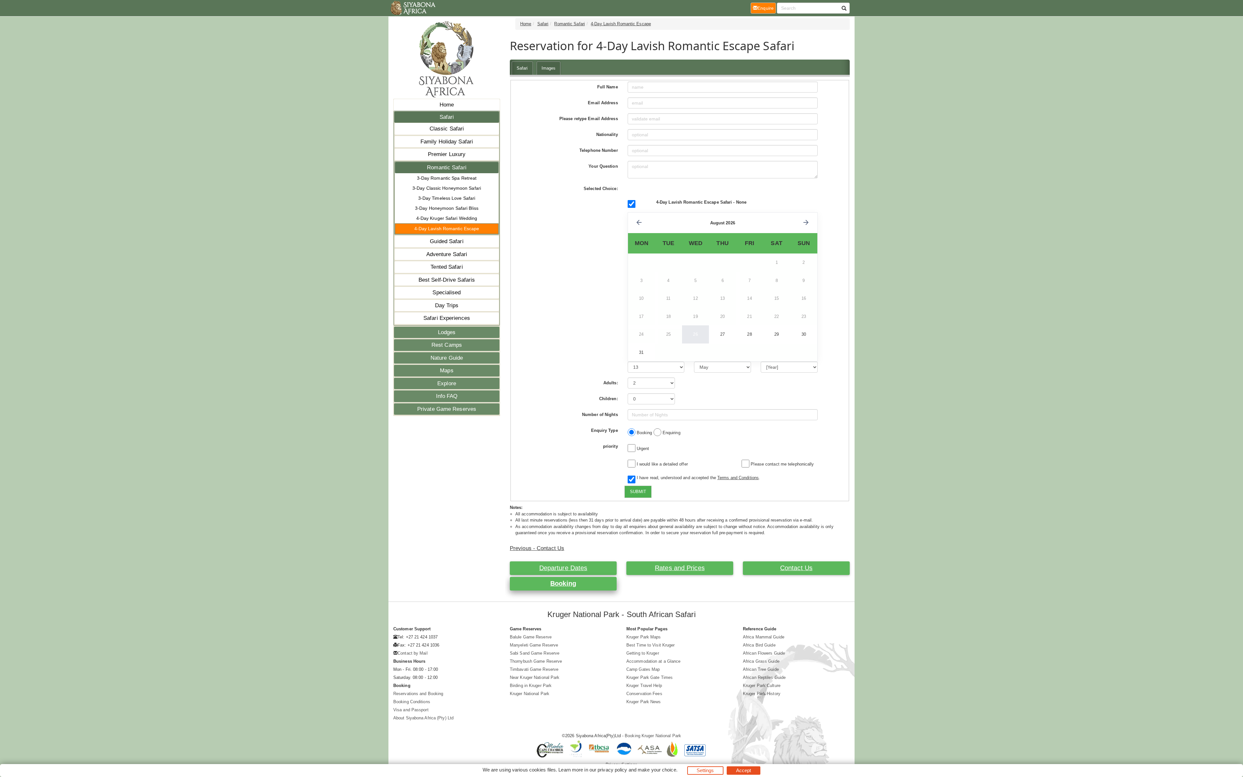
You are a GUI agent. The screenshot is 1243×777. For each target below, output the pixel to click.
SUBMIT (638, 491)
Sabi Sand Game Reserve (534, 653)
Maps (446, 370)
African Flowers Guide (764, 653)
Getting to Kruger (642, 653)
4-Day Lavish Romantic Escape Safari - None (701, 202)
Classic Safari (447, 129)
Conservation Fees (644, 693)
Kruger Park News (643, 701)
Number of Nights (600, 414)
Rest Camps (446, 345)
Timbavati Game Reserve (534, 669)
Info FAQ (447, 396)
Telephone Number (598, 150)
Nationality (607, 134)
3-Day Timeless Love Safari (447, 198)
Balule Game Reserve (531, 637)
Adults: (610, 382)
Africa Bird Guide (759, 645)
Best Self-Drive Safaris (447, 280)
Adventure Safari (446, 254)
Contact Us (796, 567)
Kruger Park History (761, 693)
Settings (705, 770)
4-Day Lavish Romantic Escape (446, 228)
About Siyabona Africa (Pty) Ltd (423, 717)
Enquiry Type (604, 430)
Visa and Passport (411, 709)
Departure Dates (563, 567)
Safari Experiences (446, 318)
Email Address (603, 102)
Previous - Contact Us (537, 548)
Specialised (446, 292)
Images (549, 68)
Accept (743, 770)
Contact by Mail (413, 653)
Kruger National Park (529, 693)
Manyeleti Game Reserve (534, 645)
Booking (563, 583)
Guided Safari (446, 241)
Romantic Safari (446, 167)
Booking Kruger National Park (653, 735)
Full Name (607, 86)
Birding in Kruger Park (531, 685)
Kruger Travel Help (644, 685)
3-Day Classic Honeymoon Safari (446, 188)
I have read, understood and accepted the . (697, 477)
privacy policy (612, 769)
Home (447, 105)
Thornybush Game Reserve (536, 661)
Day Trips (447, 305)
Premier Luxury (446, 154)
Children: (608, 398)
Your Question (603, 166)
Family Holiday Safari (446, 142)
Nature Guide (447, 358)
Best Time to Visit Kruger (650, 645)
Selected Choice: (601, 188)
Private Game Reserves (446, 409)
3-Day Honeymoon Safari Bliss (446, 208)
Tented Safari (447, 267)
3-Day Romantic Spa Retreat (447, 178)
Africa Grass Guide (761, 661)
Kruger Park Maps (643, 637)
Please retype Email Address (588, 118)
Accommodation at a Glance (653, 661)
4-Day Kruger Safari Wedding (446, 218)
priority (610, 446)
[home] (412, 8)
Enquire (766, 8)
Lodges (447, 332)
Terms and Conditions (738, 477)
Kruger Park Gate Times (649, 677)
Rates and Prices (680, 567)
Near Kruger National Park (535, 677)
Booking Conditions (411, 701)
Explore (446, 383)
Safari (447, 117)
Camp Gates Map (643, 669)
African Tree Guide (761, 669)
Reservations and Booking (418, 693)
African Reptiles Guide (764, 677)
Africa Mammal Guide (763, 637)
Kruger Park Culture (761, 685)
